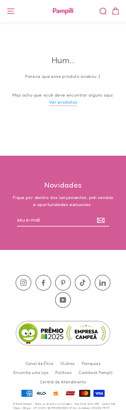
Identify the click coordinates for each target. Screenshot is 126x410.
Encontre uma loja (30, 372)
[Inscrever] (102, 220)
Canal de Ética (39, 363)
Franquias (91, 363)
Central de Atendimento (63, 382)
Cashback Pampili (96, 372)
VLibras (67, 363)
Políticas (63, 372)
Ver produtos (63, 102)
